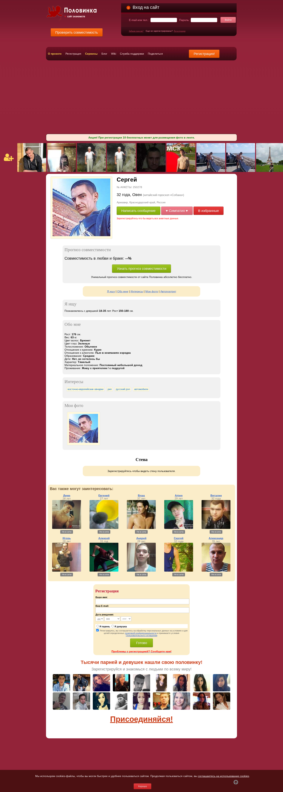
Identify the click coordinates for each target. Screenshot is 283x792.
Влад (141, 495)
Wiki (113, 53)
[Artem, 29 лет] (178, 527)
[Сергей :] (83, 441)
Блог (104, 53)
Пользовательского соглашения (141, 635)
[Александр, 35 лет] (216, 570)
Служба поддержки (132, 53)
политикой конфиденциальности (141, 633)
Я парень (105, 626)
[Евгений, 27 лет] (104, 527)
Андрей (141, 538)
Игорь (67, 538)
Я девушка (121, 626)
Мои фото (151, 291)
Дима (66, 495)
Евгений (104, 495)
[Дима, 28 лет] (66, 527)
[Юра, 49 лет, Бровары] (210, 171)
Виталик (216, 495)
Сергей (178, 538)
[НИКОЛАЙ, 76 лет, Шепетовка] (91, 171)
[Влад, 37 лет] (141, 527)
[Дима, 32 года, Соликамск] (181, 171)
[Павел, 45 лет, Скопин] (31, 171)
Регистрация (179, 31)
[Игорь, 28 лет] (66, 570)
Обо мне (122, 291)
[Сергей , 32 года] (81, 235)
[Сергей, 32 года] (178, 570)
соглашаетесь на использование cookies (223, 776)
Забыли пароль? (136, 31)
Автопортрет (168, 291)
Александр (216, 538)
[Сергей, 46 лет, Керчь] (151, 171)
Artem (179, 495)
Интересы (137, 291)
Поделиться (155, 53)
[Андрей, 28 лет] (141, 570)
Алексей (104, 538)
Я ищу (111, 291)
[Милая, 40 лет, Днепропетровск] (61, 171)
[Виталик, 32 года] (216, 527)
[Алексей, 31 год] (104, 570)
